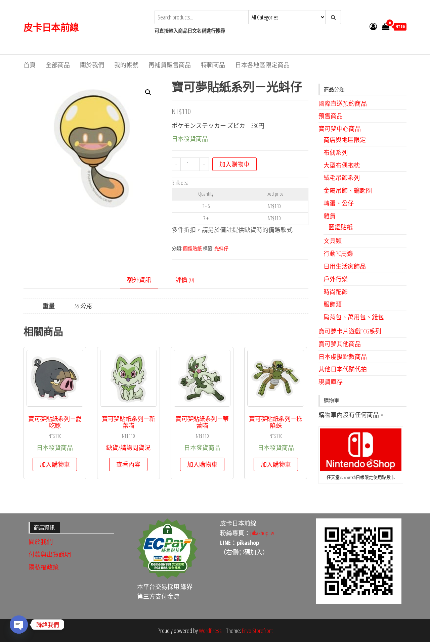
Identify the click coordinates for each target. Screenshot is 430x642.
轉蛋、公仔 (339, 203)
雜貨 (330, 216)
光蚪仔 (221, 248)
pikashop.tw (262, 533)
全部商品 (58, 65)
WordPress (210, 631)
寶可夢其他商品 (339, 344)
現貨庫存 (330, 382)
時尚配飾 (336, 292)
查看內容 (128, 464)
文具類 (333, 241)
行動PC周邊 (338, 253)
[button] (148, 92)
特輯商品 (213, 65)
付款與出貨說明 (50, 554)
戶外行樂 (336, 279)
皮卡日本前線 (51, 27)
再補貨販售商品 (169, 65)
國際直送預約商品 (342, 103)
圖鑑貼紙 (192, 248)
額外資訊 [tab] (139, 280)
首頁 (30, 65)
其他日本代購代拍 (342, 369)
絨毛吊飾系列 (342, 178)
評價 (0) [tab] (184, 280)
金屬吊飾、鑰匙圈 (348, 190)
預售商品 (330, 116)
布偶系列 (336, 152)
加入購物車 (234, 164)
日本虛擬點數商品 (342, 357)
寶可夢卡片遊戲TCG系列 (349, 331)
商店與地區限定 (345, 140)
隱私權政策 (44, 567)
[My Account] (373, 26)
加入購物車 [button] (55, 464)
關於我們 (92, 65)
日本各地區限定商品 (262, 65)
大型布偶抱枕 (342, 165)
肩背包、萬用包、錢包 (354, 317)
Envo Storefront (257, 631)
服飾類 (333, 304)
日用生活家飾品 (345, 266)
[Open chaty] (19, 624)
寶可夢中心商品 (339, 129)
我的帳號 (126, 65)
